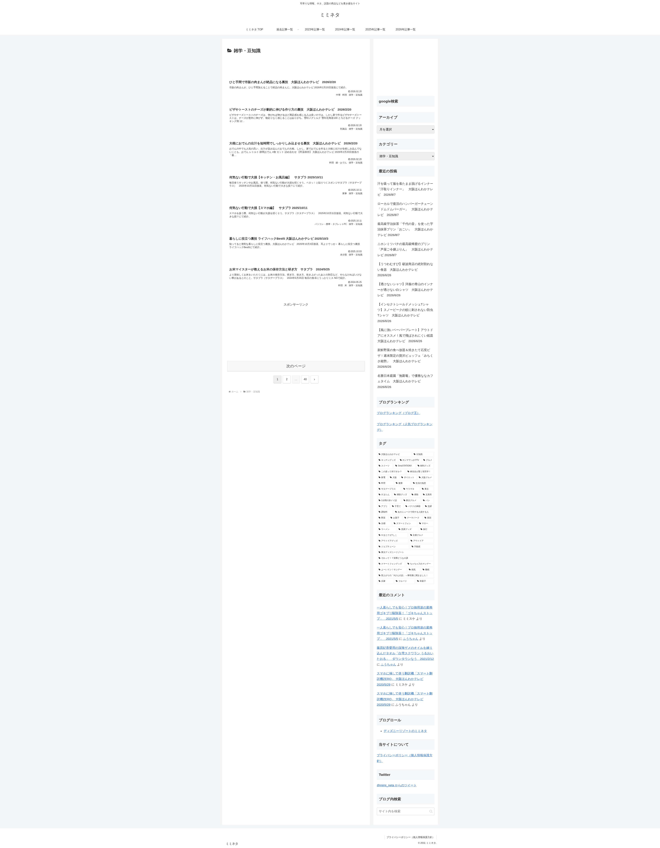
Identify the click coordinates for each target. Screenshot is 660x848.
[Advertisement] (296, 64)
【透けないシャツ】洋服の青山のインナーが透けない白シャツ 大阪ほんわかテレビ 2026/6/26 (405, 289)
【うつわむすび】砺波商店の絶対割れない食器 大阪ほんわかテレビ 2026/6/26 (405, 269)
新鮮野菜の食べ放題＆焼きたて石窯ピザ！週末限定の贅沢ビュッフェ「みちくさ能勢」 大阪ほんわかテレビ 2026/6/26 (405, 358)
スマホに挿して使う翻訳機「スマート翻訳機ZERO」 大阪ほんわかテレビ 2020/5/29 (404, 679)
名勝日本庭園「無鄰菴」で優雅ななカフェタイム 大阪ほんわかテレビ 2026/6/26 (405, 381)
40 (305, 379)
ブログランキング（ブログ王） (398, 413)
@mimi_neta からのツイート (397, 785)
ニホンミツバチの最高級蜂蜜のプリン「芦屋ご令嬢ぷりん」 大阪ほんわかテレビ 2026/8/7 (405, 249)
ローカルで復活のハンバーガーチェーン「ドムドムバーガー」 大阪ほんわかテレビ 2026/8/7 (405, 209)
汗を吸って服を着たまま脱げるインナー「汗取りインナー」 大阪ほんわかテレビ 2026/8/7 (405, 189)
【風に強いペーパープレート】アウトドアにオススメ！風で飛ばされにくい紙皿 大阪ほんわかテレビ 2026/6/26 (405, 335)
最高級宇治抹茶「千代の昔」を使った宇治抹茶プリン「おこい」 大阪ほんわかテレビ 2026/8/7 (405, 229)
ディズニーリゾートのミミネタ (405, 731)
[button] (431, 811)
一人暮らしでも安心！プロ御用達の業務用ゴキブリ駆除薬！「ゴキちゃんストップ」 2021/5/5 (404, 613)
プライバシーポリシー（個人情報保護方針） (411, 837)
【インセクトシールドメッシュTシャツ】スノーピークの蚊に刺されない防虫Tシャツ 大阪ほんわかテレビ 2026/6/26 (405, 313)
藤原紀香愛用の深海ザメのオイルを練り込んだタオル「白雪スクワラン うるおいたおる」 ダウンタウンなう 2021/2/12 (405, 653)
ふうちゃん (410, 638)
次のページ (296, 366)
